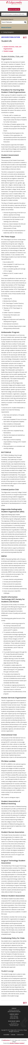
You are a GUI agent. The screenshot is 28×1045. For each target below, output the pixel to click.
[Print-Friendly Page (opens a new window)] (24, 37)
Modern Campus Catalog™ (17, 1043)
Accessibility (6, 1034)
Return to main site (14, 9)
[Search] (25, 22)
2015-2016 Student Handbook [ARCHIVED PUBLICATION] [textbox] (14, 14)
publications (6, 1040)
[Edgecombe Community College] (14, 2)
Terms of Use (20, 1034)
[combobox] (14, 14)
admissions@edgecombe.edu (14, 1011)
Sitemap (13, 1034)
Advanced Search (6, 27)
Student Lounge (8, 51)
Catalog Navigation (8, 32)
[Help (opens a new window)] (26, 37)
